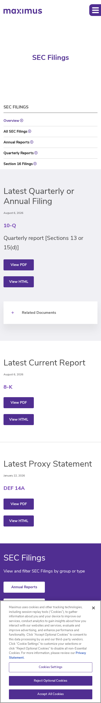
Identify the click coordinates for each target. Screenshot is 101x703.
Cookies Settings (50, 667)
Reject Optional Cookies (50, 681)
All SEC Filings (15, 131)
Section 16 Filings (18, 163)
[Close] (93, 608)
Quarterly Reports (19, 153)
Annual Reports (16, 142)
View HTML (18, 281)
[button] (95, 10)
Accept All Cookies (50, 694)
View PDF (19, 264)
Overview (11, 120)
